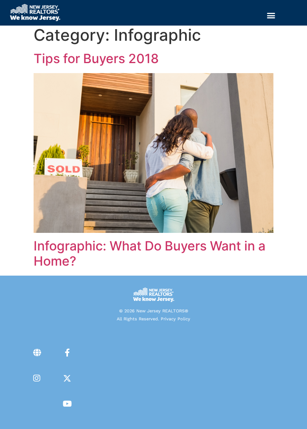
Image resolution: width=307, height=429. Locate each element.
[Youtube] (67, 404)
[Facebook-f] (67, 352)
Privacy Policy (175, 319)
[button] (271, 15)
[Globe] (37, 352)
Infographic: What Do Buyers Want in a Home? (149, 253)
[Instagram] (37, 378)
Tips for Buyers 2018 (96, 58)
